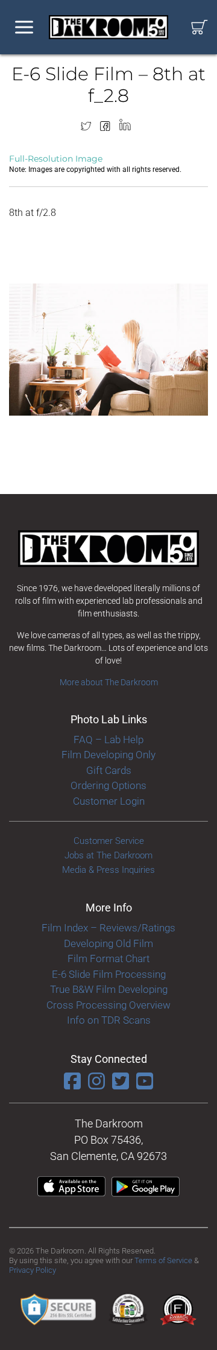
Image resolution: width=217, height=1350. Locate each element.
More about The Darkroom (109, 682)
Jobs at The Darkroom (108, 855)
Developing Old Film (108, 943)
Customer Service (109, 840)
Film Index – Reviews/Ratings (108, 928)
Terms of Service (163, 1260)
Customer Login (109, 801)
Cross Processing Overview (108, 1005)
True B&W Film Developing (109, 989)
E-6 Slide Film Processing (109, 974)
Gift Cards (108, 770)
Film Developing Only (108, 755)
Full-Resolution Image (55, 158)
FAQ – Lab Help (108, 740)
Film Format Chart (108, 958)
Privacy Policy (32, 1270)
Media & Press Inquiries (108, 869)
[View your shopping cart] (199, 27)
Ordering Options (108, 785)
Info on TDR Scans (109, 1020)
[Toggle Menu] (24, 27)
